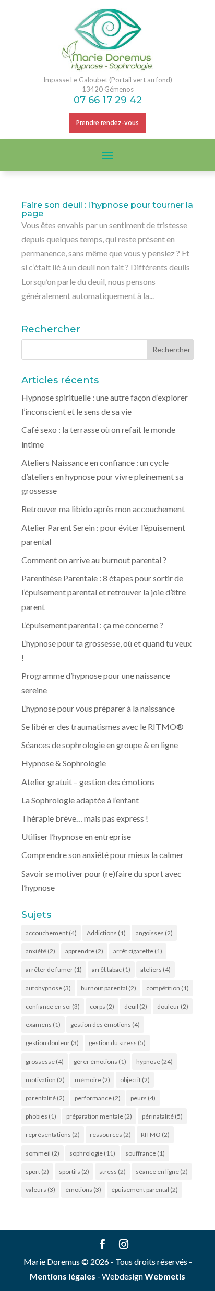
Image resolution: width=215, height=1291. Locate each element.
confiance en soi (53, 1006)
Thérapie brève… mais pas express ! (84, 818)
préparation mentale (99, 1116)
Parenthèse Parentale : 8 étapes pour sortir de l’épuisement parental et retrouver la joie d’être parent (103, 592)
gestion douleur (52, 1043)
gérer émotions (100, 1061)
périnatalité (162, 1116)
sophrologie (92, 1153)
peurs (143, 1098)
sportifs (74, 1171)
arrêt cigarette (137, 951)
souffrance (145, 1153)
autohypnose (48, 988)
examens (43, 1024)
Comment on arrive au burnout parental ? (93, 560)
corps (102, 1006)
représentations (53, 1134)
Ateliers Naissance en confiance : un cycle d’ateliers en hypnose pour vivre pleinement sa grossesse (102, 476)
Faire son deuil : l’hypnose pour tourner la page (107, 209)
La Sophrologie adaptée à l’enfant (80, 800)
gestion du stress (117, 1043)
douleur (172, 1006)
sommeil (42, 1153)
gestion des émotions (105, 1024)
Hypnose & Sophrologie (63, 763)
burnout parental (108, 988)
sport (37, 1171)
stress (112, 1171)
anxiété (40, 951)
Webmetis (165, 1276)
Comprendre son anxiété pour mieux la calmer (102, 855)
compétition (167, 988)
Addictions (106, 933)
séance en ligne (162, 1171)
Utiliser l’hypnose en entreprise (76, 836)
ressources (110, 1134)
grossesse (45, 1061)
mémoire (92, 1080)
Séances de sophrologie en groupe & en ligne (99, 745)
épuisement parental (144, 1190)
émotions (83, 1190)
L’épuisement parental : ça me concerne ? (92, 625)
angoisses (154, 933)
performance (98, 1098)
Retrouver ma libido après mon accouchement (103, 509)
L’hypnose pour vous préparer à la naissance (98, 708)
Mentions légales (62, 1276)
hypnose (154, 1061)
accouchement (51, 933)
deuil (135, 1006)
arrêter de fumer (54, 969)
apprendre (84, 951)
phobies (41, 1116)
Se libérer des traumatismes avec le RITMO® (102, 726)
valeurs (40, 1190)
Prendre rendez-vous (107, 123)
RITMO (155, 1134)
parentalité (45, 1098)
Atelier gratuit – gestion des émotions (88, 782)
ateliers (155, 969)
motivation (45, 1080)
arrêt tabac (111, 969)
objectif (135, 1080)
